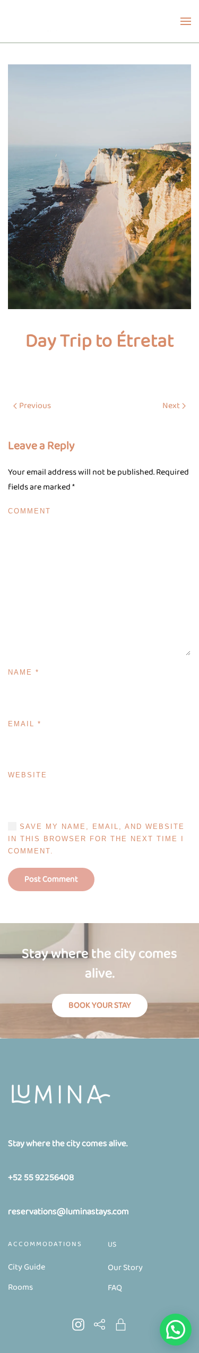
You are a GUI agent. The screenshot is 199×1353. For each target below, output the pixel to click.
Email (24, 724)
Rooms (20, 1287)
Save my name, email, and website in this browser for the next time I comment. (96, 839)
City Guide (26, 1267)
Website (27, 775)
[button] (185, 21)
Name (23, 672)
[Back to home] (47, 21)
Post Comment (51, 879)
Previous (35, 405)
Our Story (125, 1267)
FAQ (115, 1287)
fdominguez (87, 369)
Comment (29, 511)
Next (171, 405)
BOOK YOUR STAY (99, 1005)
